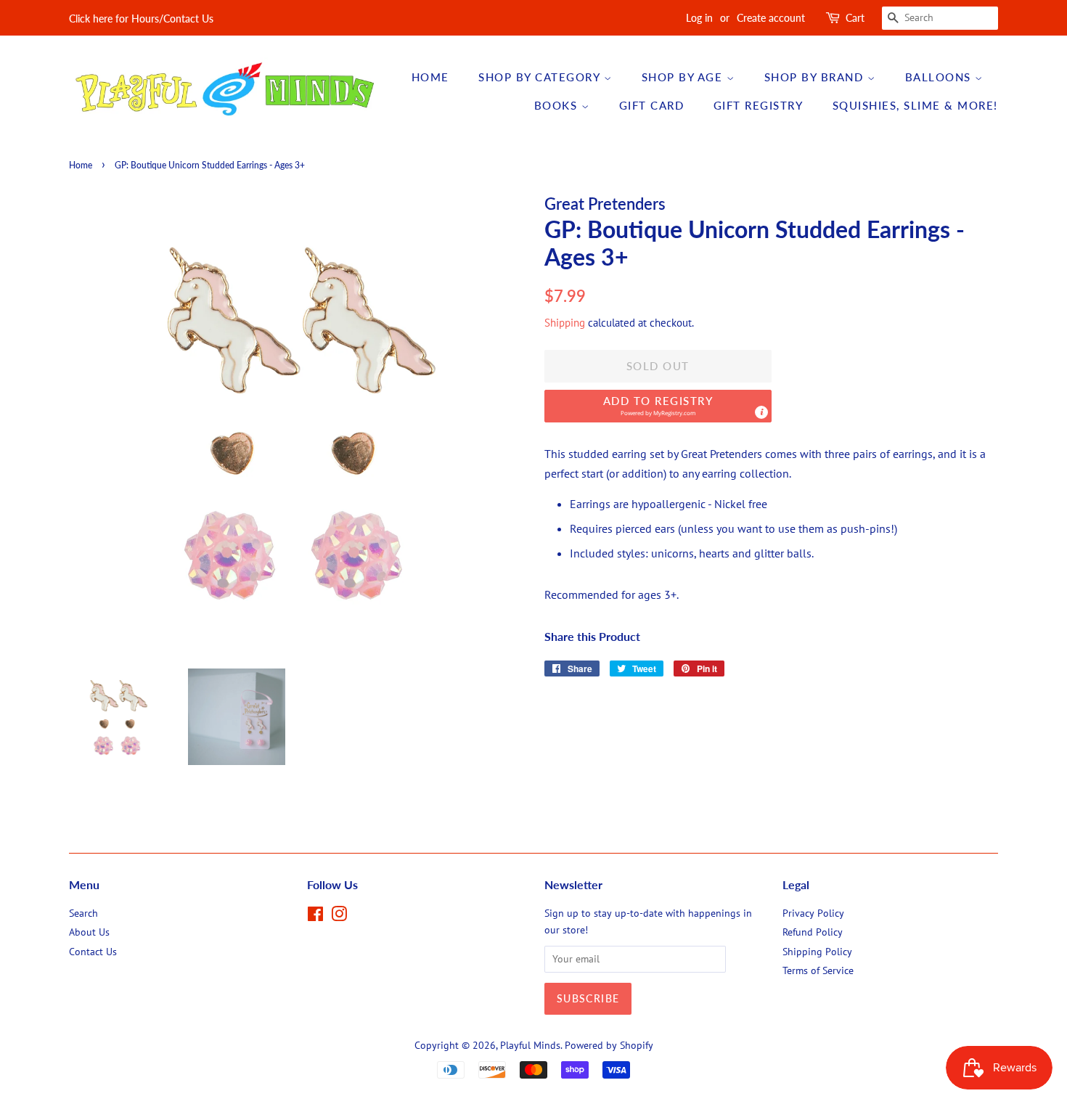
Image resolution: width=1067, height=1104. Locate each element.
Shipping (564, 323)
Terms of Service (818, 970)
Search (83, 913)
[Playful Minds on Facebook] (315, 916)
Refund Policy (812, 932)
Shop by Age (684, 76)
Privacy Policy (813, 913)
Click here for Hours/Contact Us (141, 18)
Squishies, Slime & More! (915, 105)
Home (430, 76)
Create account (771, 18)
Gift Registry (759, 105)
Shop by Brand (815, 76)
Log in (699, 18)
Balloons (940, 76)
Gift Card (651, 105)
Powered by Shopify (609, 1045)
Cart (855, 18)
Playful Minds (530, 1045)
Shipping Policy (817, 951)
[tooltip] (761, 412)
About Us (89, 932)
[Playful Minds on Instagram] (339, 916)
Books (557, 105)
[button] (658, 406)
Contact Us (93, 951)
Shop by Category (541, 76)
